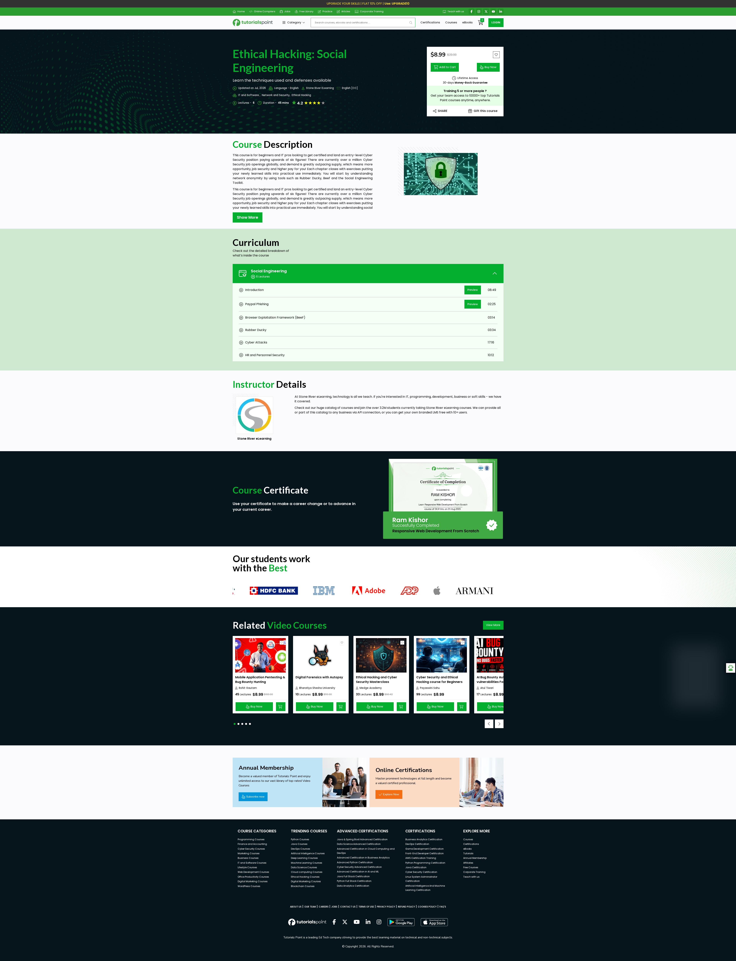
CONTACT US (348, 906)
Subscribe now (255, 796)
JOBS (334, 906)
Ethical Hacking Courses (305, 876)
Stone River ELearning (320, 88)
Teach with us (456, 11)
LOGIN (495, 22)
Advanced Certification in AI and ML (358, 871)
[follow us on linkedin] (368, 922)
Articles (345, 11)
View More (493, 625)
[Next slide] (499, 724)
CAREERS (324, 906)
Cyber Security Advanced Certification (359, 867)
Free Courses (470, 867)
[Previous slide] (489, 724)
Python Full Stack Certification (354, 881)
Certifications (430, 22)
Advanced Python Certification (355, 862)
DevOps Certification (417, 844)
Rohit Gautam (248, 688)
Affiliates (468, 862)
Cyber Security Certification (421, 872)
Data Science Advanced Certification (359, 844)
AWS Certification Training (420, 858)
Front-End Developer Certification (424, 853)
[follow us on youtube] (357, 922)
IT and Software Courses (252, 862)
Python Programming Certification (425, 862)
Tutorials (468, 853)
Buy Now (490, 67)
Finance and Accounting (252, 844)
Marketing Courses (249, 853)
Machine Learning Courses (306, 862)
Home (241, 11)
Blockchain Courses (303, 886)
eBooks (467, 22)
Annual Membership (475, 858)
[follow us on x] (344, 922)
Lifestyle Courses (247, 867)
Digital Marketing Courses (253, 881)
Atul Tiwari (487, 688)
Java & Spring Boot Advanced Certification (362, 839)
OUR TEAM (310, 906)
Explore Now (391, 794)
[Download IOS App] (434, 922)
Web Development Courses (253, 872)
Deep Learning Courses (304, 858)
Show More (247, 217)
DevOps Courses (300, 848)
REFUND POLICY (406, 906)
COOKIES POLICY (427, 906)
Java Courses (299, 844)
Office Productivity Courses (253, 876)
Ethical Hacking (301, 95)
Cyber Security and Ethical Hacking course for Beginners (439, 679)
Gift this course (485, 111)
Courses (451, 22)
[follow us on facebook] (334, 922)
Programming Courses (251, 839)
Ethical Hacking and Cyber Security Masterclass (376, 679)
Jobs (287, 11)
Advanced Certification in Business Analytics (363, 857)
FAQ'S (442, 906)
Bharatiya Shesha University (317, 688)
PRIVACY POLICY (386, 906)
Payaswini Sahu (430, 688)
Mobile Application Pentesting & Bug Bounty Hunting (260, 679)
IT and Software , (249, 95)
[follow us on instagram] (379, 922)
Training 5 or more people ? (465, 91)
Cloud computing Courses (306, 872)
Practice (327, 11)
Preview (472, 290)
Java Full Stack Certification (353, 876)
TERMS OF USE (366, 906)
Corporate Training (372, 11)
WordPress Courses (249, 886)
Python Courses (300, 839)
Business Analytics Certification (423, 839)
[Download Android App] (401, 922)
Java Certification (415, 867)
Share (442, 111)
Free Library (306, 11)
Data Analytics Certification (353, 885)
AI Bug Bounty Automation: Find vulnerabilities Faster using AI (501, 679)
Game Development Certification (424, 848)
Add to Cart (447, 67)
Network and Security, (276, 95)
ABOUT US (295, 906)
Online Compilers (264, 11)
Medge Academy (371, 688)
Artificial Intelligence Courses (308, 853)
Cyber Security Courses (251, 848)
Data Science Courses (304, 867)
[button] (235, 724)
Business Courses (248, 858)
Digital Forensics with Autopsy (319, 677)
